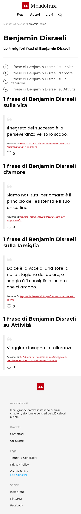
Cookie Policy (19, 471)
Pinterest (16, 498)
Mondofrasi (9, 24)
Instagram (17, 492)
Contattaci (17, 434)
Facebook (16, 505)
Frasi (20, 14)
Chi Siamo (17, 440)
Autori (35, 14)
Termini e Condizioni (23, 457)
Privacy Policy (19, 464)
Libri (49, 14)
